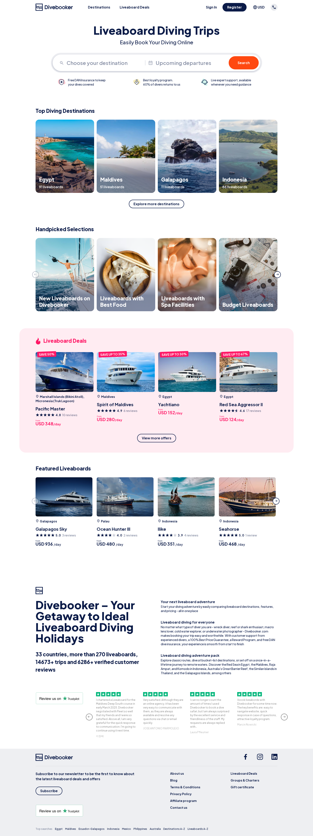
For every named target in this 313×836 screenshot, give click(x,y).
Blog (173, 780)
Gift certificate (242, 787)
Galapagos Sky (51, 529)
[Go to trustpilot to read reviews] (86, 810)
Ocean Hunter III (113, 529)
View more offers (156, 438)
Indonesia (113, 828)
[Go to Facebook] (245, 757)
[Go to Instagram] (260, 757)
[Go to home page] (54, 7)
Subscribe (49, 791)
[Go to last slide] (89, 717)
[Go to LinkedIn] (274, 757)
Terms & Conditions (185, 787)
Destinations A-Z (174, 828)
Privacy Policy (181, 794)
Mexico (126, 828)
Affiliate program (183, 801)
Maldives (70, 828)
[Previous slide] (35, 274)
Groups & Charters (245, 780)
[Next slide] (277, 274)
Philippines (140, 828)
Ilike (162, 529)
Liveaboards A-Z (198, 828)
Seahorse (229, 529)
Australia (155, 828)
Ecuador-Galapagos (92, 828)
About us (177, 773)
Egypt (59, 828)
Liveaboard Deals (134, 7)
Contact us (178, 807)
